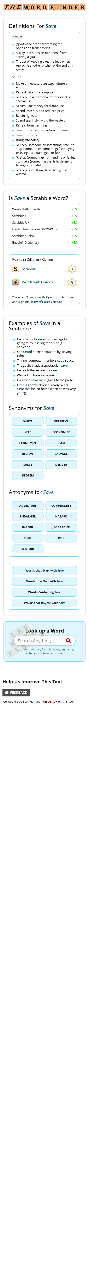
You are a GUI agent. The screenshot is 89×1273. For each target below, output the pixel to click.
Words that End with (44, 581)
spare (61, 443)
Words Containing (44, 592)
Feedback (17, 692)
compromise (61, 505)
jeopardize (61, 527)
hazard (61, 516)
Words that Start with (44, 570)
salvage (61, 454)
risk (61, 538)
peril (28, 538)
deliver (61, 465)
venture (28, 549)
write (27, 421)
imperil (28, 527)
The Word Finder (44, 7)
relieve (28, 454)
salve (27, 465)
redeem (28, 475)
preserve (61, 421)
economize (28, 443)
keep (27, 432)
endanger (28, 516)
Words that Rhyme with (44, 603)
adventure (28, 505)
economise (61, 432)
